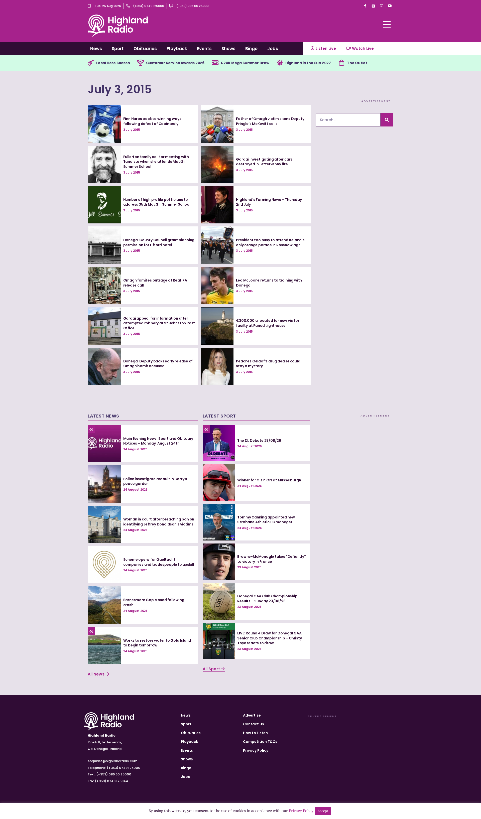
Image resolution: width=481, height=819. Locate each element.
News (96, 48)
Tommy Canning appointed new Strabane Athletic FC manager (266, 520)
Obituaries (145, 48)
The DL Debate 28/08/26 (259, 440)
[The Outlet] (341, 63)
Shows (228, 48)
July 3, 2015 (120, 89)
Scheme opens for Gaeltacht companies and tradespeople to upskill (158, 562)
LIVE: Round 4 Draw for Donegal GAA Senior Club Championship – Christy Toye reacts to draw (269, 638)
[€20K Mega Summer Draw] (215, 63)
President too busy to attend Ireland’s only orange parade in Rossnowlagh (270, 242)
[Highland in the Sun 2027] (280, 63)
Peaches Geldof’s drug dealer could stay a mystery (268, 364)
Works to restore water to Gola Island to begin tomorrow (157, 643)
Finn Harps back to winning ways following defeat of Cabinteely (152, 121)
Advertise (252, 715)
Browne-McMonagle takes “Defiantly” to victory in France (271, 559)
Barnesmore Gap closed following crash (153, 602)
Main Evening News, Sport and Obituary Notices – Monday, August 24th (158, 441)
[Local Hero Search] (91, 63)
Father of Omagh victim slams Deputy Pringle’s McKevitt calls (270, 121)
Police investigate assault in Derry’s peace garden (155, 481)
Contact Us (253, 724)
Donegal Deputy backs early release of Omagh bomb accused (158, 364)
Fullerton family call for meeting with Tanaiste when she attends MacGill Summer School (156, 161)
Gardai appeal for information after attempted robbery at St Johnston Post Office (159, 323)
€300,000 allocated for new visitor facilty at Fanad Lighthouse (267, 323)
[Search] (387, 119)
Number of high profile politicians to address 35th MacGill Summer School (156, 202)
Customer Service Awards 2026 (175, 62)
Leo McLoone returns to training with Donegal (269, 283)
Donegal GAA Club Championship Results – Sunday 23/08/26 (267, 599)
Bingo (251, 48)
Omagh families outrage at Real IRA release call (155, 283)
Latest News (103, 416)
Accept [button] (323, 811)
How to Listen (255, 732)
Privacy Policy (255, 750)
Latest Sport (219, 416)
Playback (177, 48)
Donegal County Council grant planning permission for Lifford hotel (159, 242)
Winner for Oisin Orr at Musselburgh (269, 480)
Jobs (272, 48)
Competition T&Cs (260, 741)
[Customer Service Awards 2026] (141, 63)
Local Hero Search (113, 62)
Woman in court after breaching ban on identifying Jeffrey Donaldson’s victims (158, 522)
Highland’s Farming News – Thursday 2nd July (269, 202)
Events (204, 48)
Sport (118, 48)
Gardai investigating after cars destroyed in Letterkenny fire (264, 162)
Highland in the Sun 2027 (308, 62)
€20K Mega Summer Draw (244, 62)
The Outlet (357, 62)
